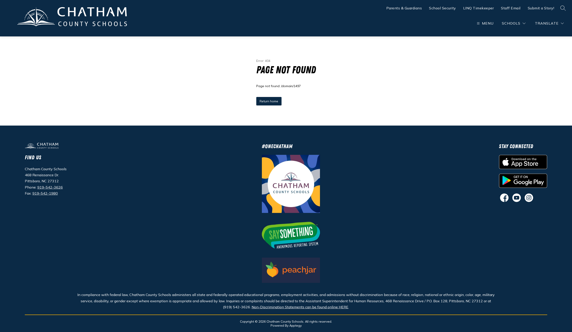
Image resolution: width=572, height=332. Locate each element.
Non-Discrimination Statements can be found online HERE (300, 307)
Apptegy (295, 326)
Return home (269, 101)
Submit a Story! (541, 8)
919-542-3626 (50, 187)
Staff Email (511, 8)
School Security (442, 8)
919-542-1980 (45, 193)
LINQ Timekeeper (478, 8)
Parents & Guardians (404, 8)
